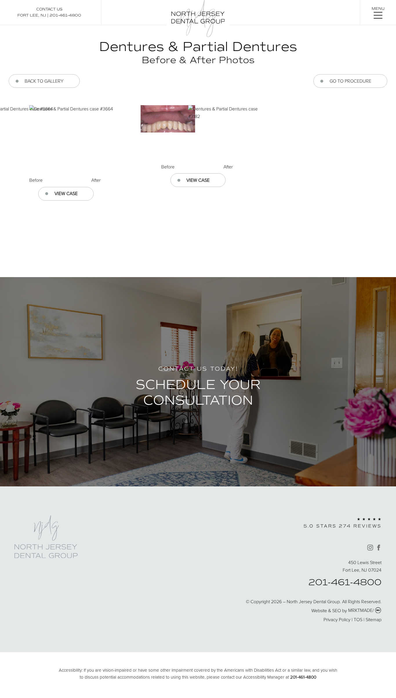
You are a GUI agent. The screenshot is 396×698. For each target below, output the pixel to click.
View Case (66, 193)
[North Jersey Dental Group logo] (46, 556)
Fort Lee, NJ (31, 15)
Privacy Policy (337, 619)
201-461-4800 (65, 15)
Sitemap (374, 619)
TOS (358, 619)
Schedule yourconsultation (198, 392)
